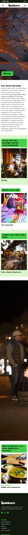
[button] (1, 160)
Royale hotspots (6, 522)
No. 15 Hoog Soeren (15, 94)
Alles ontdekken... (6, 530)
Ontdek (4, 520)
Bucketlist (4, 528)
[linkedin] (5, 513)
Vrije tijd (6, 1)
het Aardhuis (10, 96)
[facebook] (2, 513)
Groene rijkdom (5, 524)
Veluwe (3, 526)
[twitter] (8, 513)
